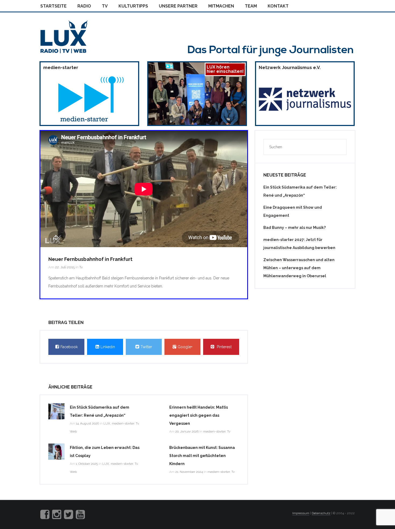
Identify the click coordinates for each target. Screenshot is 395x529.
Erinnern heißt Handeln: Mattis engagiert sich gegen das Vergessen (198, 415)
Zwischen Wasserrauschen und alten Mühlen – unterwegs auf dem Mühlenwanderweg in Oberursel (299, 268)
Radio (84, 6)
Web (73, 431)
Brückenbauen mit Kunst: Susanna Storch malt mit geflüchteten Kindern (202, 455)
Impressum (300, 513)
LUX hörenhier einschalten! (225, 69)
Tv (105, 6)
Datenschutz (321, 513)
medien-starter (123, 423)
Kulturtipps (133, 6)
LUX (106, 423)
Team (251, 6)
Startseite (53, 6)
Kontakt (278, 6)
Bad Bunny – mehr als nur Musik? (294, 227)
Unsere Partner (178, 6)
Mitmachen (221, 6)
